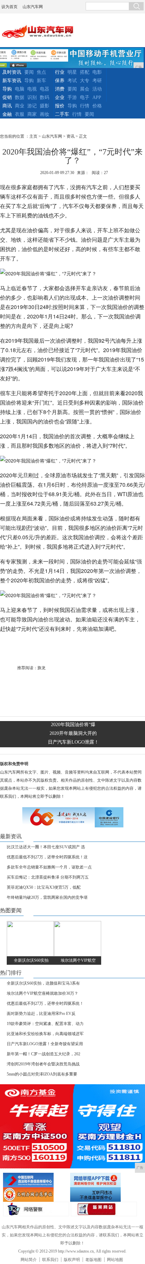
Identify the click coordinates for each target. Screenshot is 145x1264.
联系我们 (50, 1259)
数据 (19, 97)
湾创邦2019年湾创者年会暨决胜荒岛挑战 (43, 1064)
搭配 (84, 72)
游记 (32, 105)
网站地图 (115, 1259)
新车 (41, 80)
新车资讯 (11, 80)
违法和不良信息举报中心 (35, 1180)
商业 (19, 105)
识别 (32, 97)
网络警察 (36, 1209)
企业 (59, 97)
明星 (72, 72)
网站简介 (29, 1259)
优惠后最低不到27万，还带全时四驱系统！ (45, 1003)
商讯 (7, 105)
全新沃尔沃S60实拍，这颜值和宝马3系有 (43, 983)
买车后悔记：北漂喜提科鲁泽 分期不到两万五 (48, 877)
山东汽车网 (33, 6)
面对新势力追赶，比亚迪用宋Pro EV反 (41, 1013)
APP (96, 97)
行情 (84, 105)
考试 (72, 80)
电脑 (19, 89)
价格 (97, 105)
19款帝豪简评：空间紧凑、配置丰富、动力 (45, 1023)
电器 (44, 89)
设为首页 (9, 6)
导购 (29, 80)
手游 (72, 97)
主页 (33, 136)
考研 (97, 80)
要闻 (29, 72)
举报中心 (103, 1194)
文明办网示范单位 (35, 1194)
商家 (32, 114)
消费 (59, 89)
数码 (44, 97)
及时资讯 (11, 72)
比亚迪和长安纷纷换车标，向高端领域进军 (45, 1033)
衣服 (19, 114)
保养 (59, 80)
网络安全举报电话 (103, 1180)
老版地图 (93, 1259)
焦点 (41, 72)
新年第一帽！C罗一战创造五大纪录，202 (43, 1054)
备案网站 (104, 1209)
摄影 (44, 105)
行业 (59, 72)
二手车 (62, 114)
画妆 (44, 114)
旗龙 (41, 667)
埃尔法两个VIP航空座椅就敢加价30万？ (42, 993)
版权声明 (72, 1259)
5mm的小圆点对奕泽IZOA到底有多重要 (42, 1074)
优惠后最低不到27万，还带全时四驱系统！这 (47, 857)
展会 (84, 89)
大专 (84, 80)
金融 (7, 114)
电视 (32, 89)
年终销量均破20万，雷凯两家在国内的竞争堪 (47, 897)
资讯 (70, 136)
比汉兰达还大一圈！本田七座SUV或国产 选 (46, 847)
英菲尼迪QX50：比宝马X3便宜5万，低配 (44, 887)
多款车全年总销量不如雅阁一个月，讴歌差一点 (49, 867)
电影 (97, 72)
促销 (7, 97)
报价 (59, 105)
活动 (97, 89)
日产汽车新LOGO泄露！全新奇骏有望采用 (45, 1043)
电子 (84, 97)
